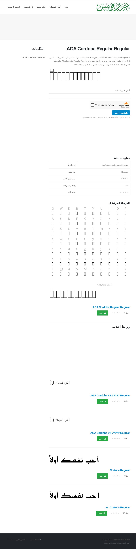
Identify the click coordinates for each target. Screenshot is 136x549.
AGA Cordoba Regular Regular (111, 307)
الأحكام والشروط (20, 539)
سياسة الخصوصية (34, 539)
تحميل (101, 313)
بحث (66, 7)
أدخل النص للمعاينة (122, 91)
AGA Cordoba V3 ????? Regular (110, 395)
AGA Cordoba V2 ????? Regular (110, 432)
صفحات (9, 539)
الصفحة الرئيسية (14, 7)
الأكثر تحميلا (41, 7)
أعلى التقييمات (55, 7)
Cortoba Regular (120, 470)
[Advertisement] (68, 26)
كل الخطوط (28, 7)
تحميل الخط (119, 113)
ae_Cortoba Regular (117, 507)
